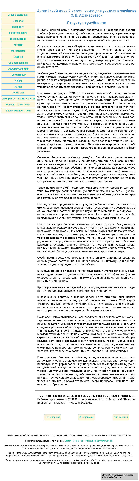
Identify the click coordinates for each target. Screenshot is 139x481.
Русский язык (18, 74)
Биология (18, 20)
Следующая (121, 417)
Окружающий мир (18, 68)
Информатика (18, 38)
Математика (18, 50)
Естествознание (18, 32)
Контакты (18, 92)
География (18, 26)
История (18, 44)
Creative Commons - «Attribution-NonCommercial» (89, 441)
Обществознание (18, 62)
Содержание (86, 417)
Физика (18, 80)
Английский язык (18, 14)
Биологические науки (18, 110)
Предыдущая (52, 417)
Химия (18, 86)
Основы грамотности (18, 104)
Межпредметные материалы (18, 98)
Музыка (18, 56)
